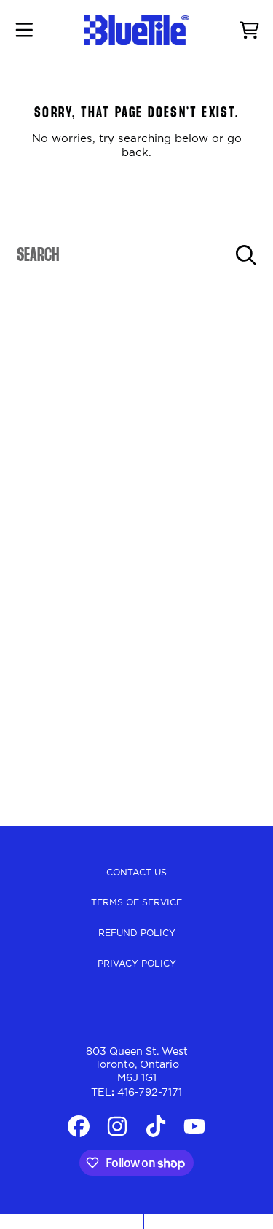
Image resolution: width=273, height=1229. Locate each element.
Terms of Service (136, 902)
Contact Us (136, 872)
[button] (24, 30)
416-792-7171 (149, 1093)
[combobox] (136, 255)
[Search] (246, 255)
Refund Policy (136, 933)
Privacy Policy (137, 963)
